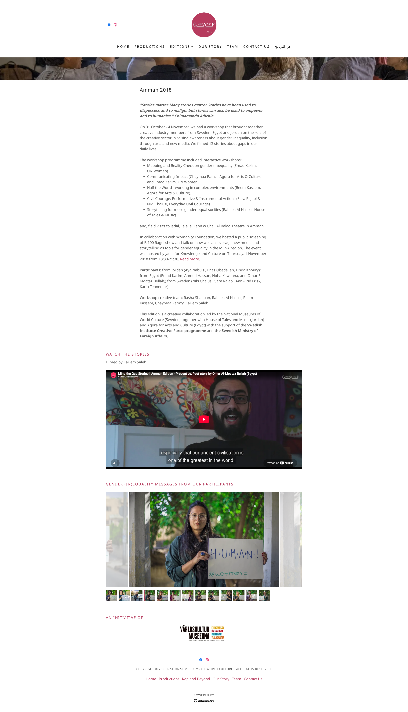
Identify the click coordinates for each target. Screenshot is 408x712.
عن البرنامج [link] (283, 46)
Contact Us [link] (256, 46)
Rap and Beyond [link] (196, 678)
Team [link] (232, 46)
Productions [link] (150, 46)
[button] (181, 46)
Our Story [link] (210, 46)
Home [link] (123, 46)
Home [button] (151, 678)
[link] (109, 25)
